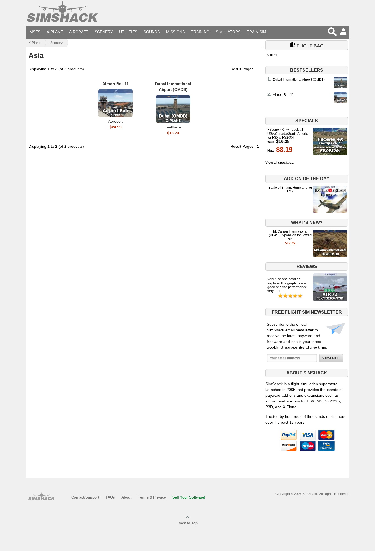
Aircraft (78, 32)
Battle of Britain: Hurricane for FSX (290, 189)
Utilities (128, 32)
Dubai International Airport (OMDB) (299, 80)
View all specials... (279, 162)
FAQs (110, 497)
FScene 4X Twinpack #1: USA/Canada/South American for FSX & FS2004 (289, 133)
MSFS (35, 32)
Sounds (152, 32)
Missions (175, 32)
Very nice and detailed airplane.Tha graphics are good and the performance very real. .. (287, 285)
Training (200, 32)
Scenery (104, 32)
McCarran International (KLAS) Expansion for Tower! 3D (290, 235)
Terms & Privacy (152, 497)
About (126, 497)
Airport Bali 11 (283, 95)
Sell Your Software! (188, 497)
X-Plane (55, 32)
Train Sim (256, 32)
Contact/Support (85, 497)
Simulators (228, 32)
